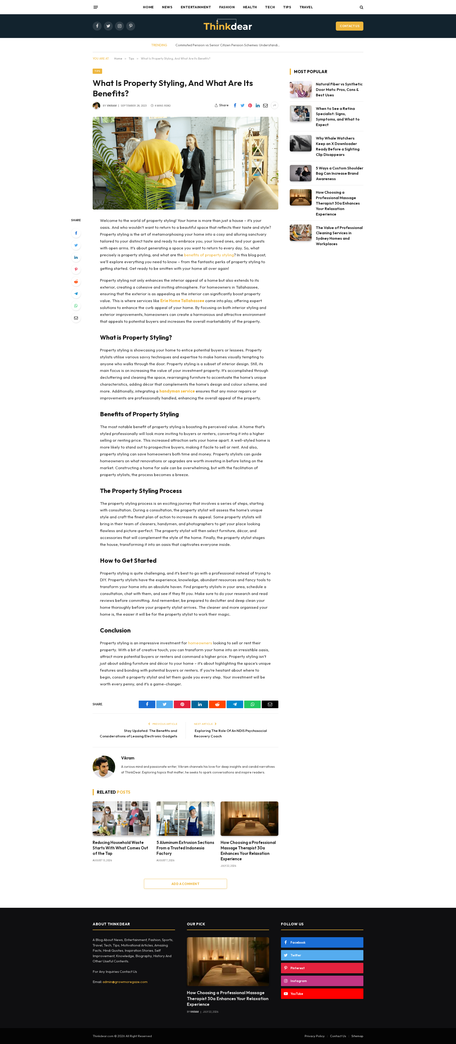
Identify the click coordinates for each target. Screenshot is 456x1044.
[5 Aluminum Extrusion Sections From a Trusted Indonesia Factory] (185, 818)
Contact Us (349, 26)
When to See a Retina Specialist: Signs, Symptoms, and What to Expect (338, 116)
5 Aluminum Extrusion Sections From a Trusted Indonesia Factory (185, 848)
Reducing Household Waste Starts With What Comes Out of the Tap (239, 45)
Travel (306, 7)
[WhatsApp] (76, 305)
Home (148, 7)
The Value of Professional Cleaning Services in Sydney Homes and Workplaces (339, 235)
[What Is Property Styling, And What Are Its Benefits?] (185, 163)
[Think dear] (228, 26)
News (167, 7)
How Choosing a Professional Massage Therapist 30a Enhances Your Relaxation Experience (248, 850)
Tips (287, 7)
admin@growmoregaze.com (125, 981)
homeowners (200, 642)
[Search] (361, 7)
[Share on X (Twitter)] (242, 105)
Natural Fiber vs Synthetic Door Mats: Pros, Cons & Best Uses (339, 89)
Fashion (227, 7)
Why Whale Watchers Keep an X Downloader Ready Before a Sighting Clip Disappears (338, 146)
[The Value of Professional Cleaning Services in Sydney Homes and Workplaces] (301, 233)
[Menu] (96, 7)
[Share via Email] (265, 105)
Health (250, 7)
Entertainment (196, 7)
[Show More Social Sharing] (274, 105)
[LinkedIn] (76, 257)
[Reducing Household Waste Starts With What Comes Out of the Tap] (121, 818)
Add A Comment (185, 884)
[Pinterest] (76, 269)
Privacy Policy (315, 1036)
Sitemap (357, 1036)
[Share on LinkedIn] (257, 105)
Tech (270, 7)
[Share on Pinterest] (250, 105)
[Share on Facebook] (234, 105)
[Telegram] (76, 293)
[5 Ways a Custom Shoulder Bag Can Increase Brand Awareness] (301, 173)
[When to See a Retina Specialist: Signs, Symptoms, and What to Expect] (301, 113)
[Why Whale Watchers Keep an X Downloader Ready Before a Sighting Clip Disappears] (301, 143)
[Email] (76, 318)
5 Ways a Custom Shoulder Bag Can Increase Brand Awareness (339, 173)
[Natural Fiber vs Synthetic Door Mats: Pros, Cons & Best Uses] (301, 89)
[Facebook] (76, 233)
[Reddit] (76, 281)
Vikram (112, 105)
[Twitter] (76, 245)
